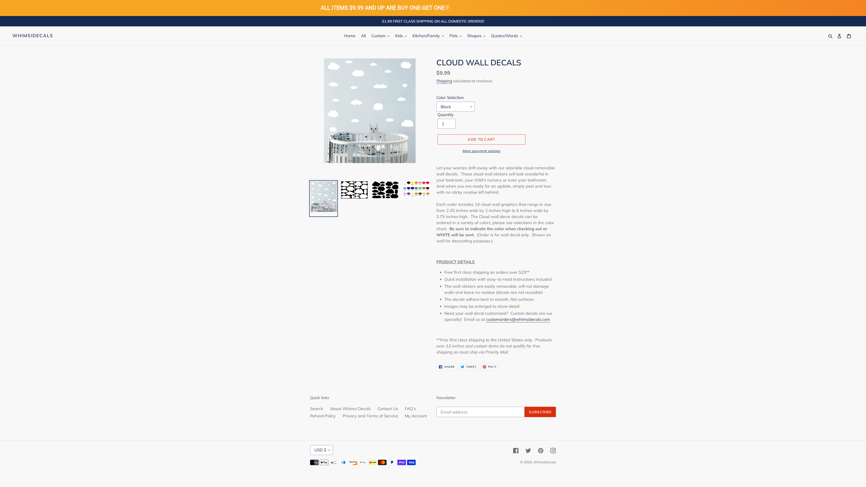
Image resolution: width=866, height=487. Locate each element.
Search (316, 408)
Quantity (446, 114)
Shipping (444, 80)
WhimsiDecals (32, 35)
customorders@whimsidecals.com (518, 319)
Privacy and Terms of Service (370, 415)
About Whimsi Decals (350, 408)
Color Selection (450, 97)
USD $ (320, 450)
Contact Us (388, 408)
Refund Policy (323, 415)
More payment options (481, 151)
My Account (416, 415)
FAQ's (410, 408)
